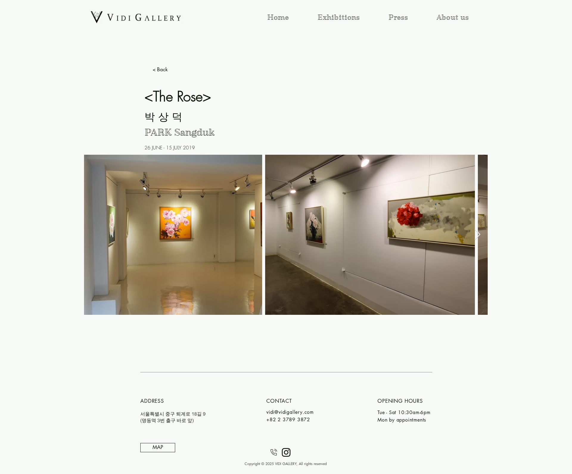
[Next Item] (477, 235)
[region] (171, 432)
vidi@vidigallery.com (290, 412)
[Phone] (273, 452)
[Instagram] (286, 452)
